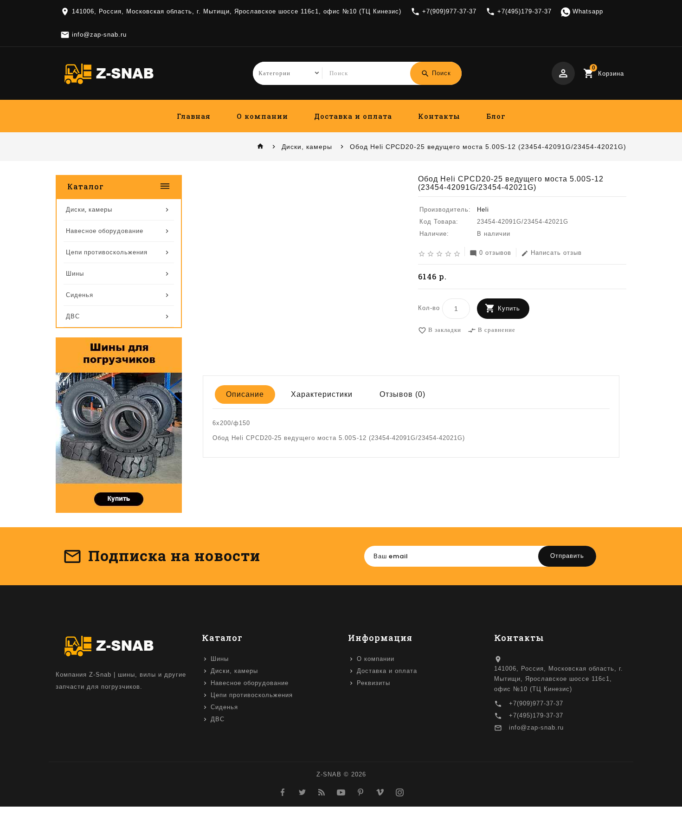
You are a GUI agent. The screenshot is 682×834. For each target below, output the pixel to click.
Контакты (439, 116)
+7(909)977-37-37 (536, 703)
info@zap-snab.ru (536, 727)
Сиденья (224, 707)
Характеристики (322, 394)
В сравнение (491, 330)
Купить (509, 308)
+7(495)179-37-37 (536, 715)
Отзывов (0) (402, 394)
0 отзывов (490, 253)
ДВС (218, 719)
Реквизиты (373, 682)
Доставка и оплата (353, 116)
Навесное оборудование (250, 682)
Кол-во (429, 307)
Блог (496, 116)
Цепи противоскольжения (252, 695)
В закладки (439, 330)
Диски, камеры (307, 146)
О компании (262, 116)
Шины (220, 658)
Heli (483, 209)
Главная (194, 116)
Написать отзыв (551, 253)
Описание (245, 394)
